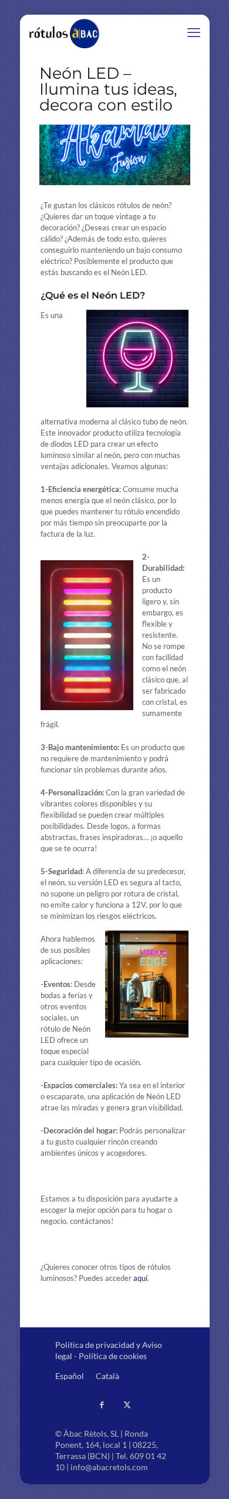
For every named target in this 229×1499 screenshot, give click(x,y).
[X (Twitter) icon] (127, 1404)
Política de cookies (113, 1356)
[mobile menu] (194, 32)
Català (107, 1376)
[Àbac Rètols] (65, 32)
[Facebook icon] (102, 1404)
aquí (140, 1278)
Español (69, 1376)
